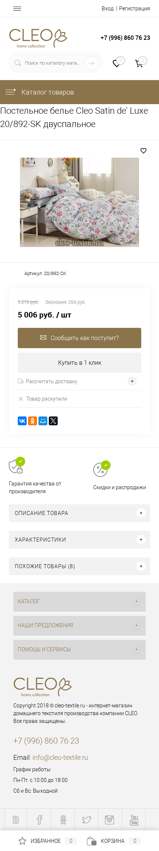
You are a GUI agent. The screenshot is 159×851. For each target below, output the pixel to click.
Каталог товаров (47, 92)
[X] (53, 420)
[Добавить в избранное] (143, 151)
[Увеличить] (79, 202)
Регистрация (134, 8)
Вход (108, 8)
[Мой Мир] (42, 420)
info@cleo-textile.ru (60, 757)
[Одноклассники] (32, 420)
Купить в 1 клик (79, 362)
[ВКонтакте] (22, 420)
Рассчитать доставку (51, 381)
